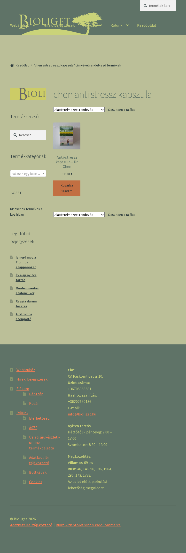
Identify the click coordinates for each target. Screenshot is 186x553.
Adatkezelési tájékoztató (31, 524)
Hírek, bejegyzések (59, 25)
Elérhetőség (39, 418)
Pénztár (36, 393)
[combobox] (28, 173)
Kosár (34, 403)
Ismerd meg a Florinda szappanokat (26, 262)
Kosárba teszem (67, 188)
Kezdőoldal (146, 25)
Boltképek (37, 472)
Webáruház (19, 25)
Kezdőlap (23, 65)
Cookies (35, 481)
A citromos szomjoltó (24, 316)
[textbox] (28, 173)
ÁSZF (33, 427)
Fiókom (89, 25)
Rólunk (116, 25)
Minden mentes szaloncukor (27, 290)
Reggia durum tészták (26, 303)
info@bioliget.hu (82, 414)
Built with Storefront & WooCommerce (88, 524)
